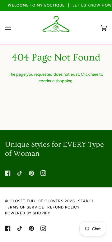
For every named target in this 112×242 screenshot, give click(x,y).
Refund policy (63, 207)
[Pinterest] (31, 173)
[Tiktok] (19, 173)
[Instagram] (43, 173)
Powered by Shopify (27, 213)
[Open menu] (14, 27)
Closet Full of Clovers (36, 201)
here (94, 74)
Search (86, 201)
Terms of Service (24, 207)
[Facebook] (8, 173)
